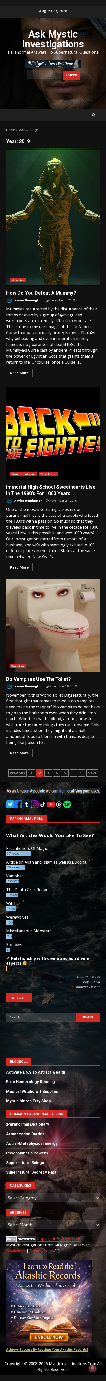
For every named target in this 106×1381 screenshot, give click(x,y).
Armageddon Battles (25, 1134)
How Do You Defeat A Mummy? (53, 217)
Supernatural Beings (25, 1162)
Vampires (17, 666)
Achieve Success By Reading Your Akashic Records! (47, 1349)
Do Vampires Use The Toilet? (53, 625)
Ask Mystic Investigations (53, 39)
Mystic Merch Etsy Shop (28, 1101)
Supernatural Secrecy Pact (31, 1172)
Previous (17, 773)
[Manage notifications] (93, 1368)
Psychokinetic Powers (27, 1153)
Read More (19, 372)
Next (92, 773)
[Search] (93, 115)
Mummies (17, 280)
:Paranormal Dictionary (27, 1124)
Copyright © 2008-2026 (58, 1238)
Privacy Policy (42, 1251)
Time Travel (48, 474)
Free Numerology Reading (30, 1081)
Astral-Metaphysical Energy (32, 1143)
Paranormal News (23, 474)
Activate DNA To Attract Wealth (35, 1072)
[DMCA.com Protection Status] (21, 1239)
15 (82, 773)
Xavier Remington (28, 300)
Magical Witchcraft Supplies (32, 1091)
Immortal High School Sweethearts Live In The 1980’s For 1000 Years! (53, 433)
